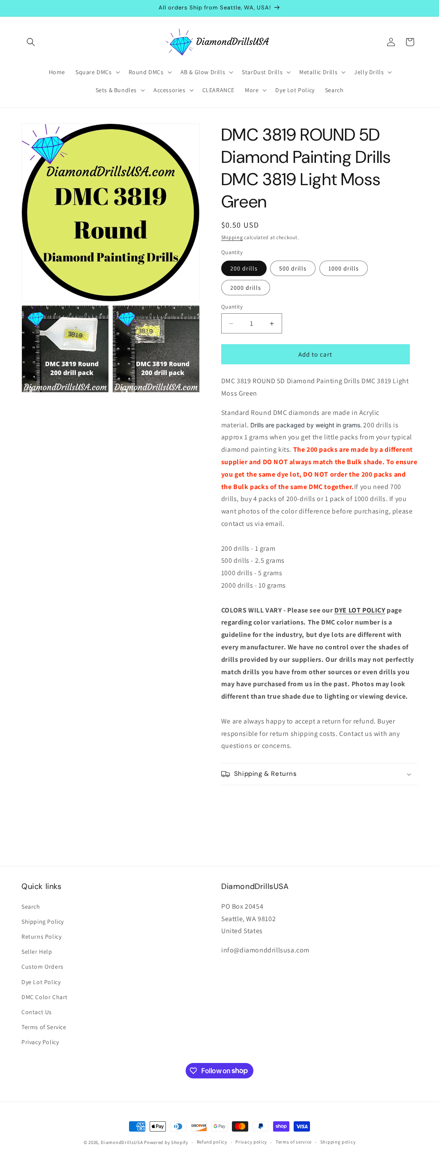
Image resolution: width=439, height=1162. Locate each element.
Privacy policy (251, 1142)
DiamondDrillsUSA (122, 1142)
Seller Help (36, 951)
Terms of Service (43, 1027)
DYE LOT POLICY (359, 610)
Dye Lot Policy (40, 982)
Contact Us (36, 1012)
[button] (30, 42)
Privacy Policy (40, 1042)
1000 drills (343, 268)
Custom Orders (42, 966)
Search (30, 906)
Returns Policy (41, 936)
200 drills (244, 268)
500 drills (293, 268)
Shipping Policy (42, 921)
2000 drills (245, 287)
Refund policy (212, 1142)
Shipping (232, 237)
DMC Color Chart (44, 997)
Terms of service (294, 1142)
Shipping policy (338, 1142)
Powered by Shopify (166, 1142)
